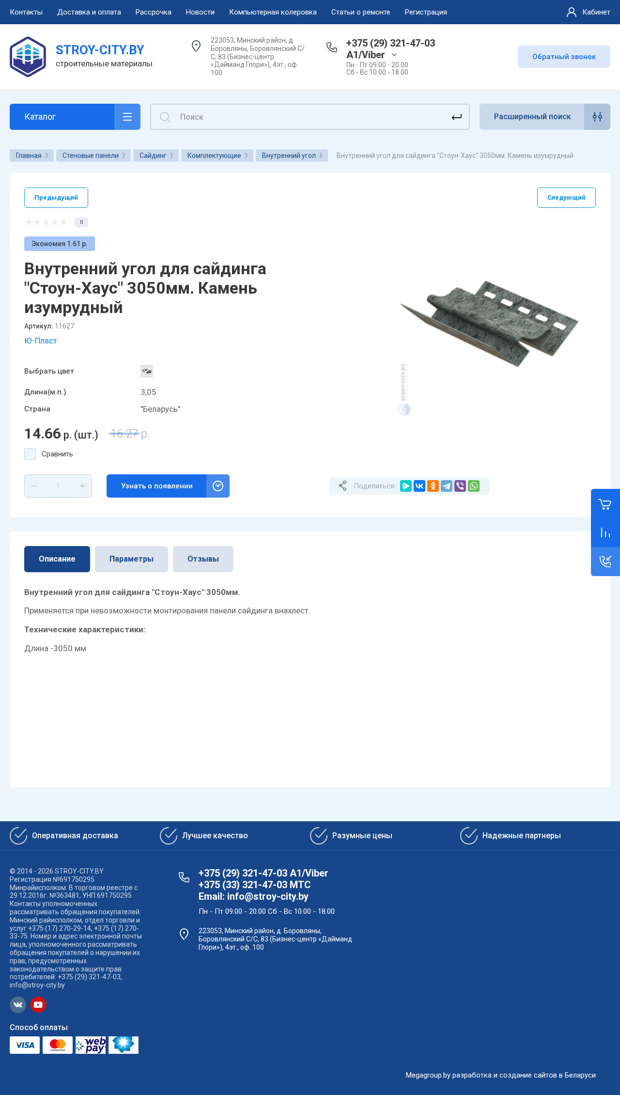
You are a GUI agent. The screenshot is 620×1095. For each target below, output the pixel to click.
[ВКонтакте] (419, 486)
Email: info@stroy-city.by (254, 896)
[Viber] (460, 486)
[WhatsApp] (474, 486)
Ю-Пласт (40, 340)
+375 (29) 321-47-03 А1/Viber (390, 49)
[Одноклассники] (433, 486)
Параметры (131, 558)
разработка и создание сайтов (504, 1075)
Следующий (566, 197)
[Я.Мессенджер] (406, 486)
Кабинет (596, 12)
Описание (57, 558)
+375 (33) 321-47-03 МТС (255, 885)
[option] (492, 322)
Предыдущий (56, 197)
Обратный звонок (564, 56)
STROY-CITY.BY (100, 50)
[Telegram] (446, 486)
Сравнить (57, 454)
